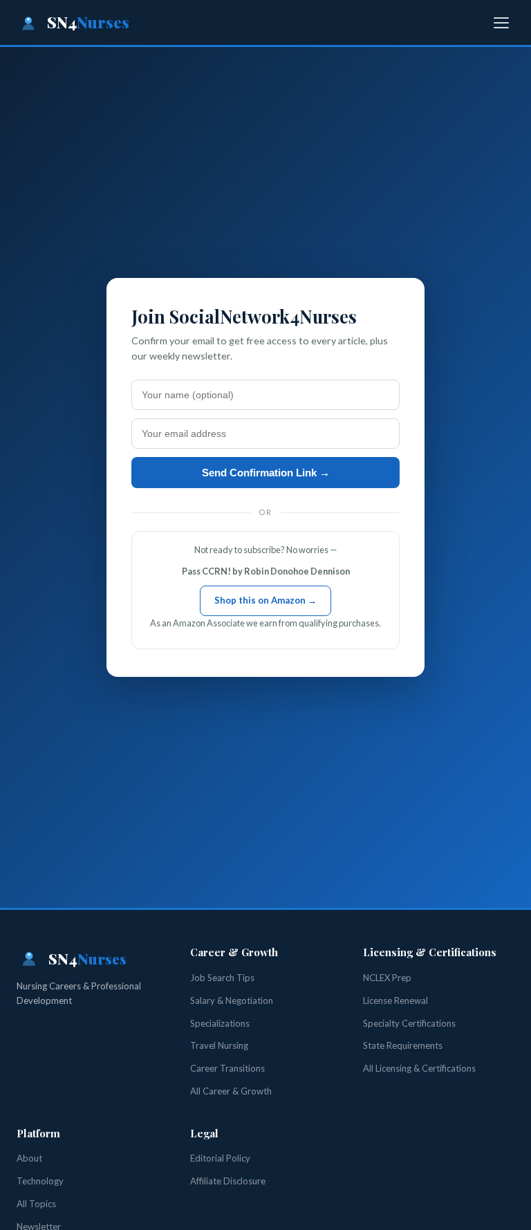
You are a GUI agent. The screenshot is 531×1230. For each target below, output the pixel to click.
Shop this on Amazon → (265, 600)
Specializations (220, 1023)
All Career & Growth (231, 1091)
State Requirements (402, 1045)
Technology (40, 1180)
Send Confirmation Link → (266, 472)
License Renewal (395, 1000)
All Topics (36, 1203)
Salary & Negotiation (231, 1000)
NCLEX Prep (387, 977)
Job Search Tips (222, 977)
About (29, 1158)
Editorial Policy (220, 1158)
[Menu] (501, 23)
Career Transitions (227, 1068)
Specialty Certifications (409, 1023)
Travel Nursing (219, 1045)
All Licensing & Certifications (419, 1068)
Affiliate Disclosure (228, 1180)
